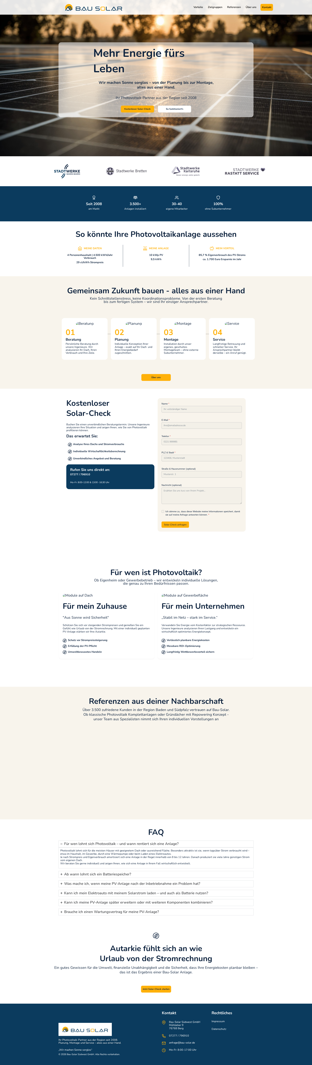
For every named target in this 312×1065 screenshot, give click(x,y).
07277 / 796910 (179, 1035)
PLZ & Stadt (168, 452)
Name (165, 403)
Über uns (251, 7)
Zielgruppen (215, 7)
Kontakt (266, 7)
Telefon (166, 436)
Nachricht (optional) (172, 485)
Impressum (218, 1021)
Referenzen (234, 7)
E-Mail (165, 420)
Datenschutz (219, 1029)
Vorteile (198, 7)
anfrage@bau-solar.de (182, 1042)
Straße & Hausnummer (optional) (179, 468)
